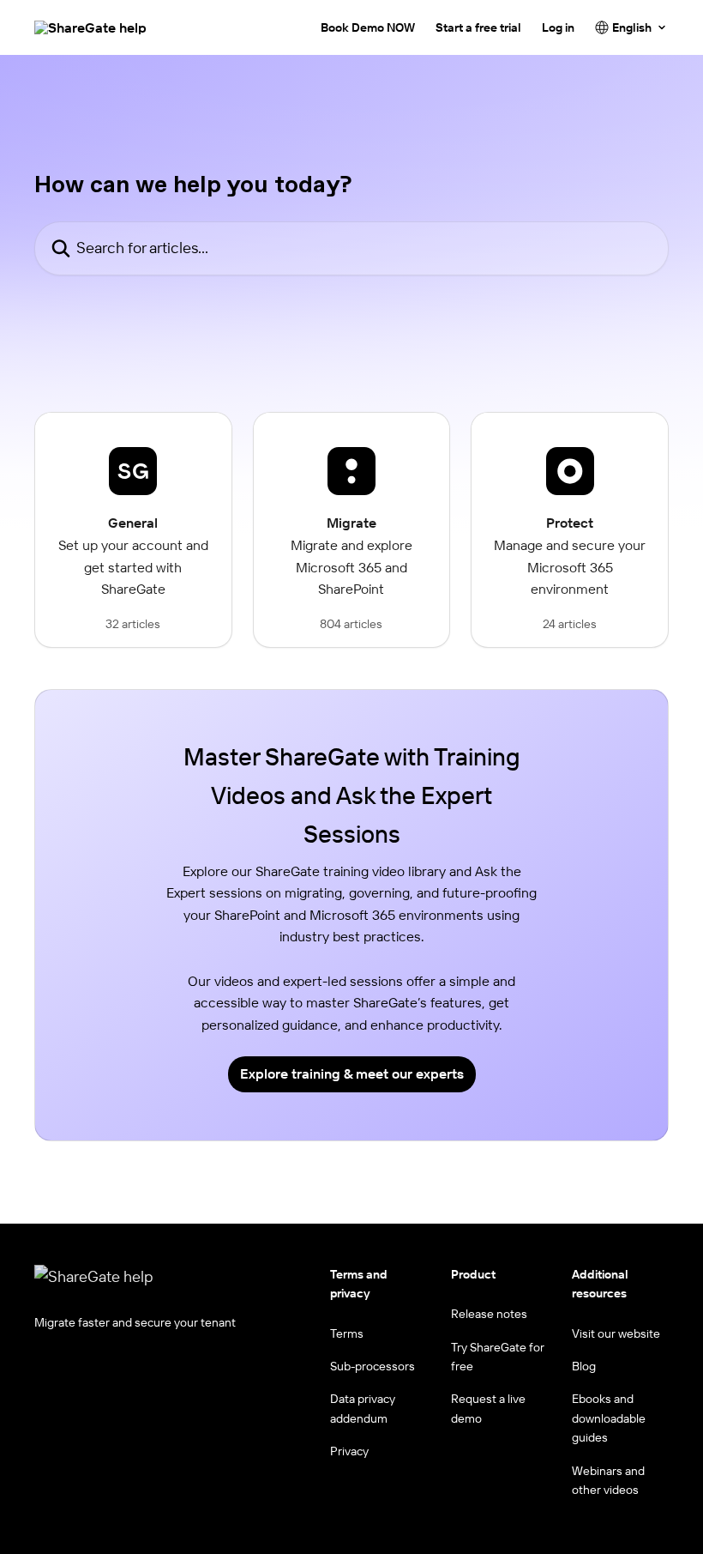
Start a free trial (478, 27)
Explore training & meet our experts (352, 1073)
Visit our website (616, 1333)
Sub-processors (372, 1366)
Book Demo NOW (368, 27)
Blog (584, 1366)
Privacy (349, 1451)
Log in (558, 27)
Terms (347, 1333)
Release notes (489, 1313)
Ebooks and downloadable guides (609, 1418)
